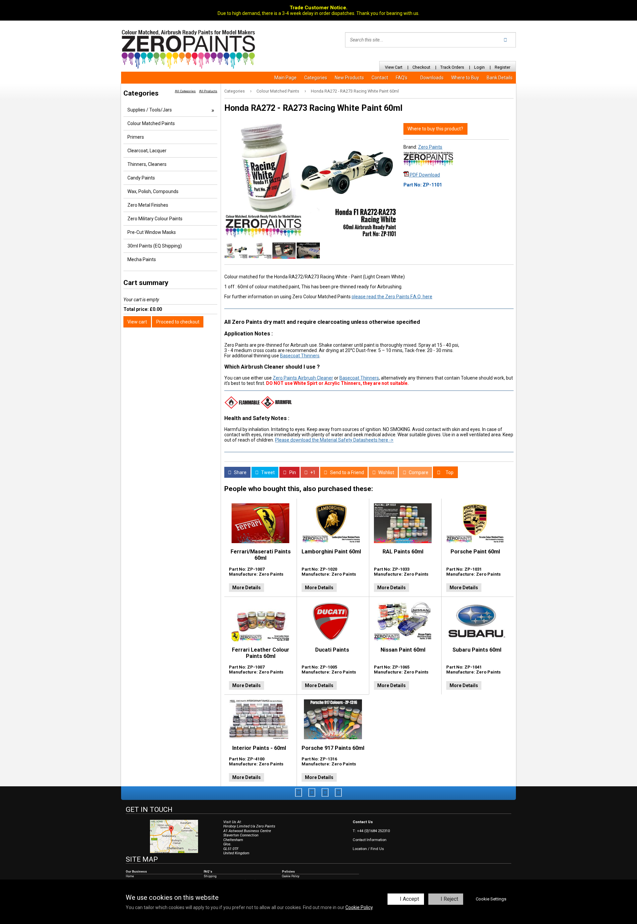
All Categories (185, 91)
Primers (135, 137)
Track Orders (452, 67)
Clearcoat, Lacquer (147, 150)
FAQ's (401, 77)
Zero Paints (430, 147)
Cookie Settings (491, 898)
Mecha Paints (141, 259)
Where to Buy (465, 77)
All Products (208, 91)
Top (449, 472)
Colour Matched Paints (277, 91)
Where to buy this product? (435, 128)
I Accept (409, 899)
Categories (315, 77)
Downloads (432, 77)
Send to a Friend (346, 472)
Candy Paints (141, 177)
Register (502, 67)
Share (240, 472)
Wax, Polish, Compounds (152, 191)
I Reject (449, 899)
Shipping (210, 876)
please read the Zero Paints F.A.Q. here (392, 296)
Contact (380, 77)
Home (130, 876)
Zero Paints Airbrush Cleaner (303, 378)
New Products (349, 77)
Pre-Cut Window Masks (151, 232)
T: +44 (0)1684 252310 (371, 831)
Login (479, 67)
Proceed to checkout (177, 321)
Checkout (421, 67)
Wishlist (385, 472)
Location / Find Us (368, 849)
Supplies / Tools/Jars (149, 109)
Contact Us (363, 822)
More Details (246, 587)
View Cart (393, 67)
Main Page (285, 77)
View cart (137, 321)
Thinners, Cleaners (147, 164)
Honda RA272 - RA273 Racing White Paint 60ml (355, 91)
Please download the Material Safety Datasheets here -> (334, 440)
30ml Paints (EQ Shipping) (154, 246)
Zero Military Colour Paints (154, 218)
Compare (418, 472)
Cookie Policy (359, 907)
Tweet (267, 472)
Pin (292, 472)
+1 (312, 472)
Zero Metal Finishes (147, 205)
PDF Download (424, 175)
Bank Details (500, 77)
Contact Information (370, 840)
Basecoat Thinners (299, 355)
